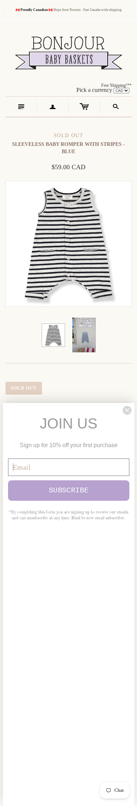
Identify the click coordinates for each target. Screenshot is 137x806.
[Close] (127, 410)
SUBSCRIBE (68, 490)
